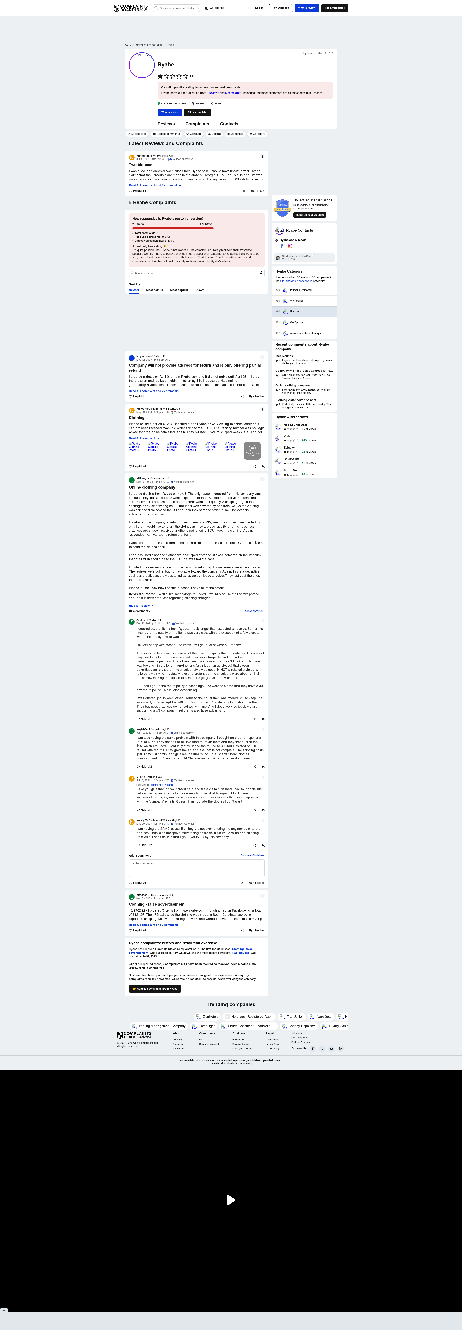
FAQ (201, 1040)
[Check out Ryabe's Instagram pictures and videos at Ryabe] (290, 246)
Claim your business (242, 1049)
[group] (137, 134)
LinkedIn (341, 1049)
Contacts (229, 124)
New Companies (299, 1038)
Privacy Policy (272, 1044)
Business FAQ (239, 1040)
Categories (217, 8)
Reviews (166, 124)
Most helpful (154, 290)
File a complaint (198, 112)
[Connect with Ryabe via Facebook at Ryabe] (282, 246)
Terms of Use (272, 1040)
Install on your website (309, 215)
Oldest (199, 290)
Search (156, 8)
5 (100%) (155, 241)
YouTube (331, 1049)
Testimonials (179, 1049)
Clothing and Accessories (296, 281)
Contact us (178, 1044)
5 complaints (233, 93)
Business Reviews (300, 1042)
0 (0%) (152, 237)
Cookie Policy (272, 1049)
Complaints (197, 124)
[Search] (176, 8)
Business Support (241, 1044)
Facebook (313, 1049)
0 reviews (213, 93)
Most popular (179, 290)
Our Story (177, 1040)
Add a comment (254, 611)
